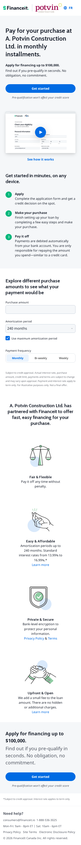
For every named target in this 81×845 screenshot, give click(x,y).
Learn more (40, 565)
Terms (52, 638)
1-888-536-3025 (47, 820)
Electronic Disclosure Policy (57, 832)
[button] (40, 132)
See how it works (40, 159)
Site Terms (30, 832)
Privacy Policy (34, 638)
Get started (40, 88)
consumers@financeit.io (19, 820)
